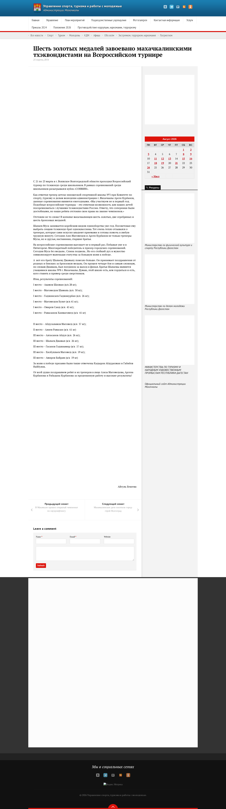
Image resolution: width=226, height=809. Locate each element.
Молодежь (74, 35)
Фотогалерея (140, 20)
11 (155, 158)
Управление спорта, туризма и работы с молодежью (82, 6)
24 (148, 167)
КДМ (86, 35)
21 (176, 163)
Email (73, 537)
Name (39, 537)
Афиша (96, 35)
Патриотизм (166, 35)
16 (190, 158)
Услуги (189, 20)
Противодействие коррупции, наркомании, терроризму (107, 27)
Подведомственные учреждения (108, 20)
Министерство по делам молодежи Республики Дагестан (165, 307)
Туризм (61, 35)
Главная (35, 20)
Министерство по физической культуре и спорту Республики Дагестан (168, 246)
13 (169, 158)
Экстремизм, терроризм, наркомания (137, 35)
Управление (52, 20)
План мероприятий (75, 20)
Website (107, 537)
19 (162, 163)
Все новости (37, 35)
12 (162, 158)
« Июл (155, 176)
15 (183, 158)
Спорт (50, 35)
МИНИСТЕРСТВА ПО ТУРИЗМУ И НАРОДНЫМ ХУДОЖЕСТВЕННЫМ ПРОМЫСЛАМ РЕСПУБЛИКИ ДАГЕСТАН (166, 370)
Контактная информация (167, 20)
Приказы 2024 (39, 27)
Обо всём (109, 35)
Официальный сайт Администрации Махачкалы (165, 385)
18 (155, 163)
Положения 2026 (62, 27)
